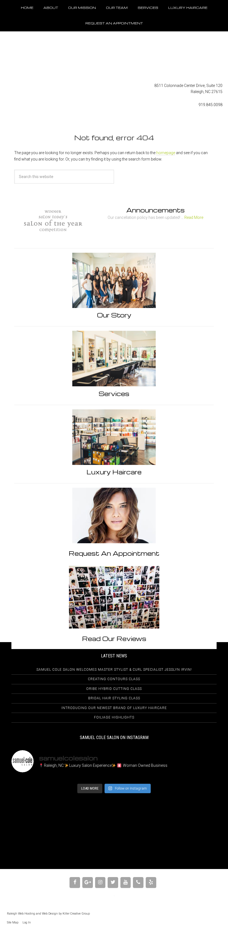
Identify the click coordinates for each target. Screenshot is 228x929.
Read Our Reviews (114, 638)
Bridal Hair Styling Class (114, 698)
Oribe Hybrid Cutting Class (114, 689)
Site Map (12, 922)
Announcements (155, 210)
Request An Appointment (114, 553)
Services (114, 393)
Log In (27, 922)
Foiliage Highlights (114, 717)
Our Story (114, 315)
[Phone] (138, 882)
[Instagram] (100, 882)
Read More (193, 217)
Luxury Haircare (114, 472)
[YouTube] (125, 882)
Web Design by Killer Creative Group (66, 913)
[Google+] (87, 882)
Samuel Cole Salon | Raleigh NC (114, 57)
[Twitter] (113, 882)
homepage (165, 153)
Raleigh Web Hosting (21, 913)
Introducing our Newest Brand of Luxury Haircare (114, 708)
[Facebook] (75, 882)
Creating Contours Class (114, 679)
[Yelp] (151, 882)
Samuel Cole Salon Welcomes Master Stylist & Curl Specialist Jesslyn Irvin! (114, 670)
